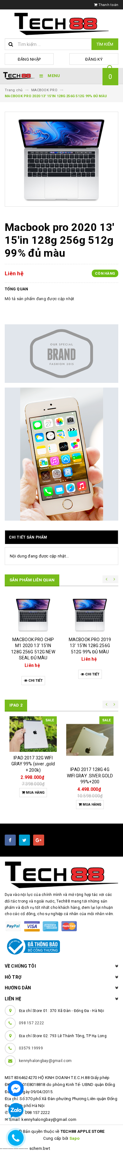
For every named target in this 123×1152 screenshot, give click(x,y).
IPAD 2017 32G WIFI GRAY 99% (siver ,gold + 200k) (33, 764)
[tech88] (61, 875)
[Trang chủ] (61, 24)
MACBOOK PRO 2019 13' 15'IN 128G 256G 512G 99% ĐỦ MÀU (90, 645)
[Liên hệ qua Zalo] (16, 1110)
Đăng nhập (29, 59)
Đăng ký (93, 59)
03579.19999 (31, 1048)
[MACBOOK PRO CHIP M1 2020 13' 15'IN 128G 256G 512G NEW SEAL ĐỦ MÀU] (33, 615)
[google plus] (38, 840)
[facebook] (10, 840)
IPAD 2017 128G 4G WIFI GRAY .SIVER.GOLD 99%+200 (90, 775)
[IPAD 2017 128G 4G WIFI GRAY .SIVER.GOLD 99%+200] (90, 739)
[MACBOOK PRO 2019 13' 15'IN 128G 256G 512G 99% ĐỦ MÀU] (90, 615)
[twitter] (24, 840)
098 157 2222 (31, 1023)
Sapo (74, 1138)
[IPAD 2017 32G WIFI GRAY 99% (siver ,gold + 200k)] (33, 734)
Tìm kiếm (105, 44)
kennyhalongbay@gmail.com (45, 1061)
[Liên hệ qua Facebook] (16, 1088)
